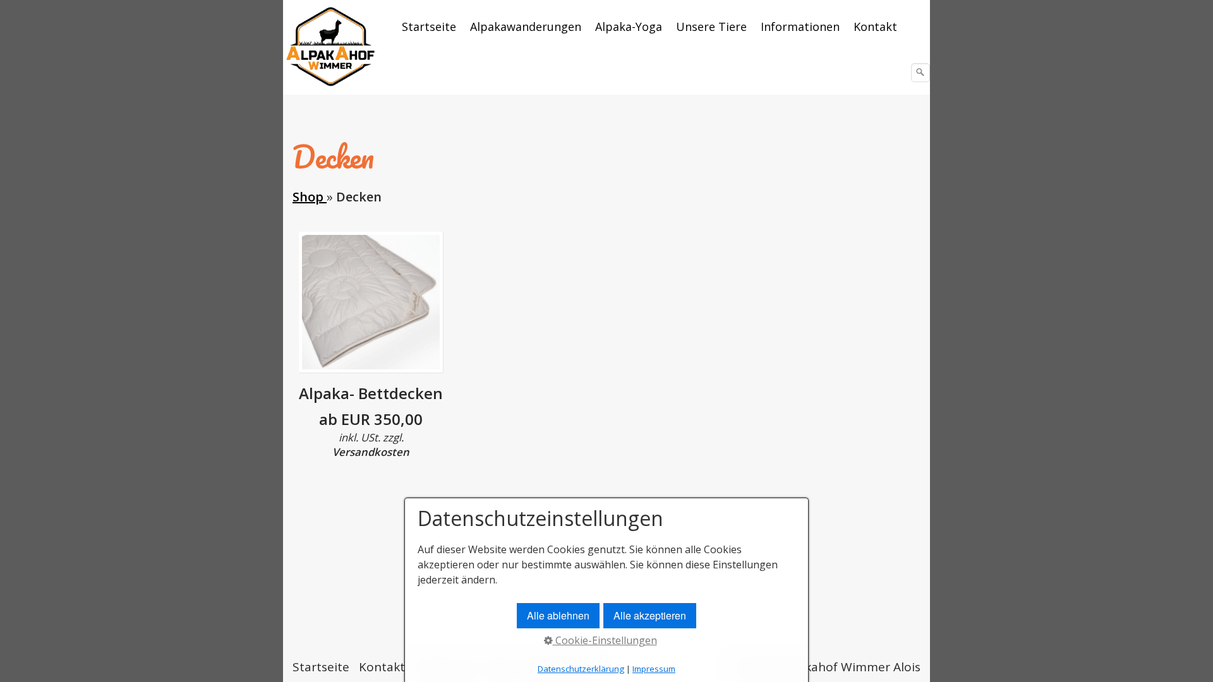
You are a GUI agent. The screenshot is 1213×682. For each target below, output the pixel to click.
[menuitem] (429, 26)
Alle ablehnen (558, 615)
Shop (310, 196)
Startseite (429, 26)
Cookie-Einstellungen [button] (605, 640)
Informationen (800, 26)
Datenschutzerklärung (581, 668)
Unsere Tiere (711, 26)
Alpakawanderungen (525, 26)
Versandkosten (370, 452)
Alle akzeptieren (649, 615)
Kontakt (875, 26)
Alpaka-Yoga (628, 26)
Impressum (653, 668)
